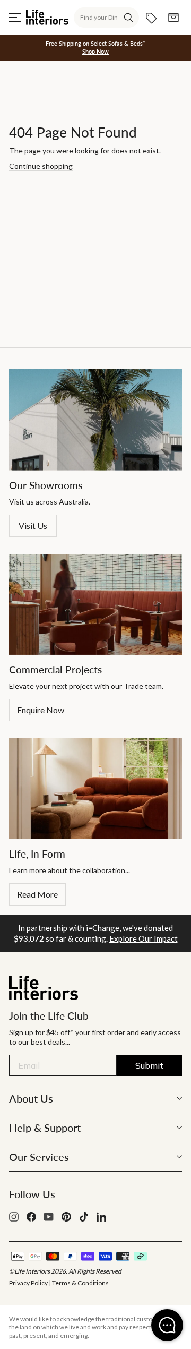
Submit (149, 1065)
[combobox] (106, 17)
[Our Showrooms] (95, 420)
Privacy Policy (28, 1283)
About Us (31, 1098)
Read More (37, 894)
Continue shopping (41, 165)
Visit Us (33, 525)
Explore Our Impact (143, 938)
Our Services (39, 1156)
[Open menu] (15, 17)
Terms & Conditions (80, 1283)
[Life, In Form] (95, 788)
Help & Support (45, 1127)
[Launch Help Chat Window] (167, 1325)
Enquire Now (40, 710)
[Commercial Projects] (95, 604)
